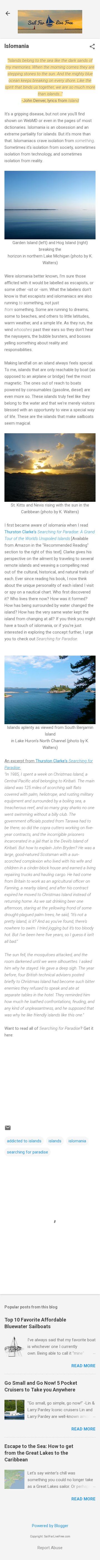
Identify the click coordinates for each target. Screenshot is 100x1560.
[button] (92, 47)
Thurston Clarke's (21, 531)
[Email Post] (7, 1129)
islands (55, 1140)
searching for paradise (27, 1152)
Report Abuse (50, 1547)
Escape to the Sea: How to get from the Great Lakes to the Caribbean (38, 1452)
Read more (83, 1365)
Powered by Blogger (50, 1525)
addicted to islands (24, 1140)
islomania (77, 1140)
